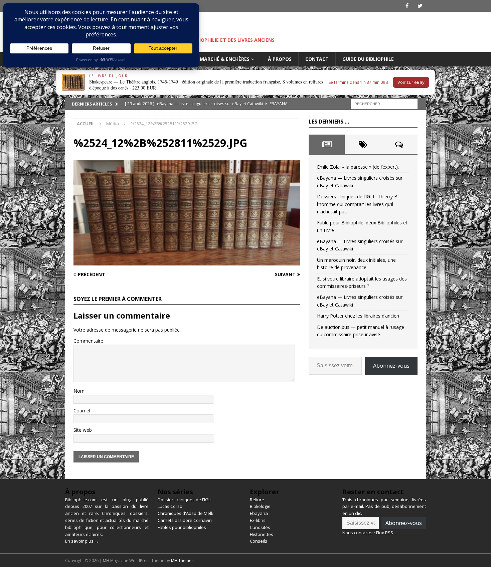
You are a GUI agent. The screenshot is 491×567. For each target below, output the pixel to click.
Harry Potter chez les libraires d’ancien (358, 316)
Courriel (81, 410)
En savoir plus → (82, 541)
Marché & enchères (225, 59)
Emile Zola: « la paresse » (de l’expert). (358, 167)
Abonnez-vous (391, 365)
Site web (82, 430)
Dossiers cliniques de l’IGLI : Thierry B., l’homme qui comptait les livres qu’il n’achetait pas (358, 204)
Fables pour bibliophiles (182, 527)
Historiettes (261, 534)
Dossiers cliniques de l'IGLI (184, 500)
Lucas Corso (170, 506)
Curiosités (260, 527)
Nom (79, 391)
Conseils (258, 541)
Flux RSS (384, 533)
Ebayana (259, 513)
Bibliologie (260, 506)
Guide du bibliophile (368, 59)
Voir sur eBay (411, 82)
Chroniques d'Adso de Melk (185, 513)
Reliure (257, 500)
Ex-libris (258, 520)
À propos (280, 59)
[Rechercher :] (384, 103)
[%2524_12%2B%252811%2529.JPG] (186, 261)
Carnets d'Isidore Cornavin (185, 520)
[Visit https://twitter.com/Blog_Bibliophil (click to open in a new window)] (420, 6)
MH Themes (182, 560)
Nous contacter (357, 533)
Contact (317, 59)
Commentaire (88, 341)
